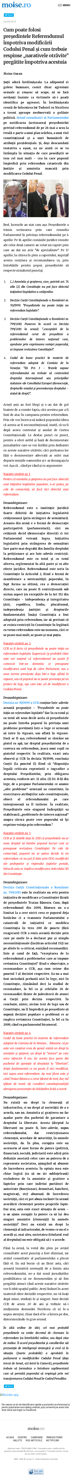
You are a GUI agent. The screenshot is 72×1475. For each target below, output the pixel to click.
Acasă (10, 1437)
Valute (17, 1440)
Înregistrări (54, 1437)
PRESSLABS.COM (28, 1448)
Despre (22, 1437)
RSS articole (34, 1440)
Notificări (52, 1440)
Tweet (10, 15)
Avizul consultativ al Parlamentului (43, 118)
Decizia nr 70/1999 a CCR (21, 703)
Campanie (37, 1437)
